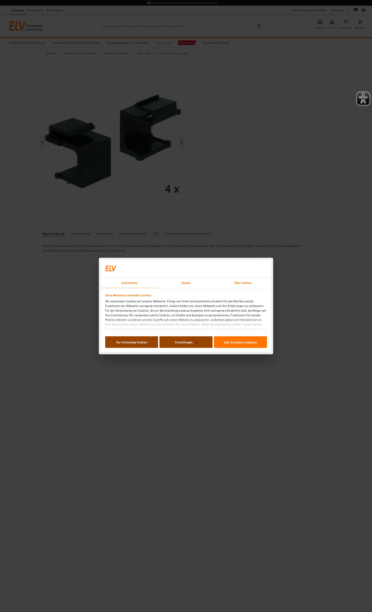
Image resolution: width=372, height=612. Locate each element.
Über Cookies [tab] (242, 283)
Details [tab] (186, 283)
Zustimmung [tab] (129, 283)
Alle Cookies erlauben (240, 342)
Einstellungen (184, 342)
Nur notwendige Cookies (131, 342)
